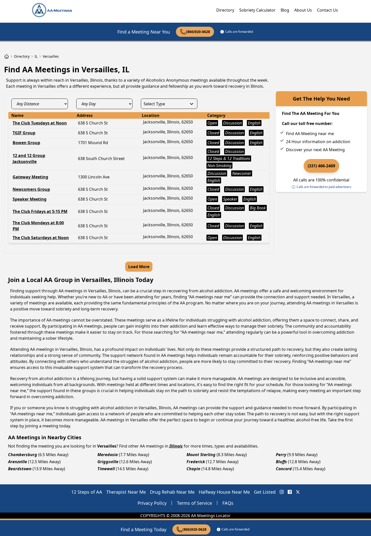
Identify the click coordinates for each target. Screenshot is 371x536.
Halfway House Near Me (224, 492)
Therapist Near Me (126, 492)
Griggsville (107, 461)
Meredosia (107, 454)
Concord (284, 468)
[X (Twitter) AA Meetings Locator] (298, 492)
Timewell (106, 468)
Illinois (176, 446)
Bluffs (281, 461)
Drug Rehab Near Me (172, 492)
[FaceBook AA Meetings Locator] (290, 492)
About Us (303, 10)
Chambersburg (22, 454)
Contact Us (327, 10)
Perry (281, 454)
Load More (138, 266)
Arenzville (17, 461)
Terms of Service (194, 503)
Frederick (196, 461)
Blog (285, 10)
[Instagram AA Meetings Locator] (282, 492)
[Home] (6, 56)
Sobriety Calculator (257, 10)
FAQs (227, 503)
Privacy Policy (152, 503)
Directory (225, 10)
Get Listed (265, 492)
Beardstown (20, 468)
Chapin (193, 468)
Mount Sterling (201, 454)
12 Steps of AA (86, 492)
